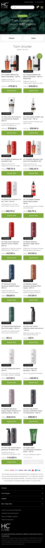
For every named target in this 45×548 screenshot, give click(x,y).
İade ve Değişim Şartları (9, 516)
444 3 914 (40, 2)
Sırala (33, 38)
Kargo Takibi (28, 2)
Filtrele (11, 38)
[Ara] (12, 7)
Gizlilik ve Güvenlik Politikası (11, 510)
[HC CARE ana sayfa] (6, 5)
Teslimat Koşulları (7, 519)
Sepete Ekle (11, 91)
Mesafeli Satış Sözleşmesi (10, 513)
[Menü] (41, 7)
